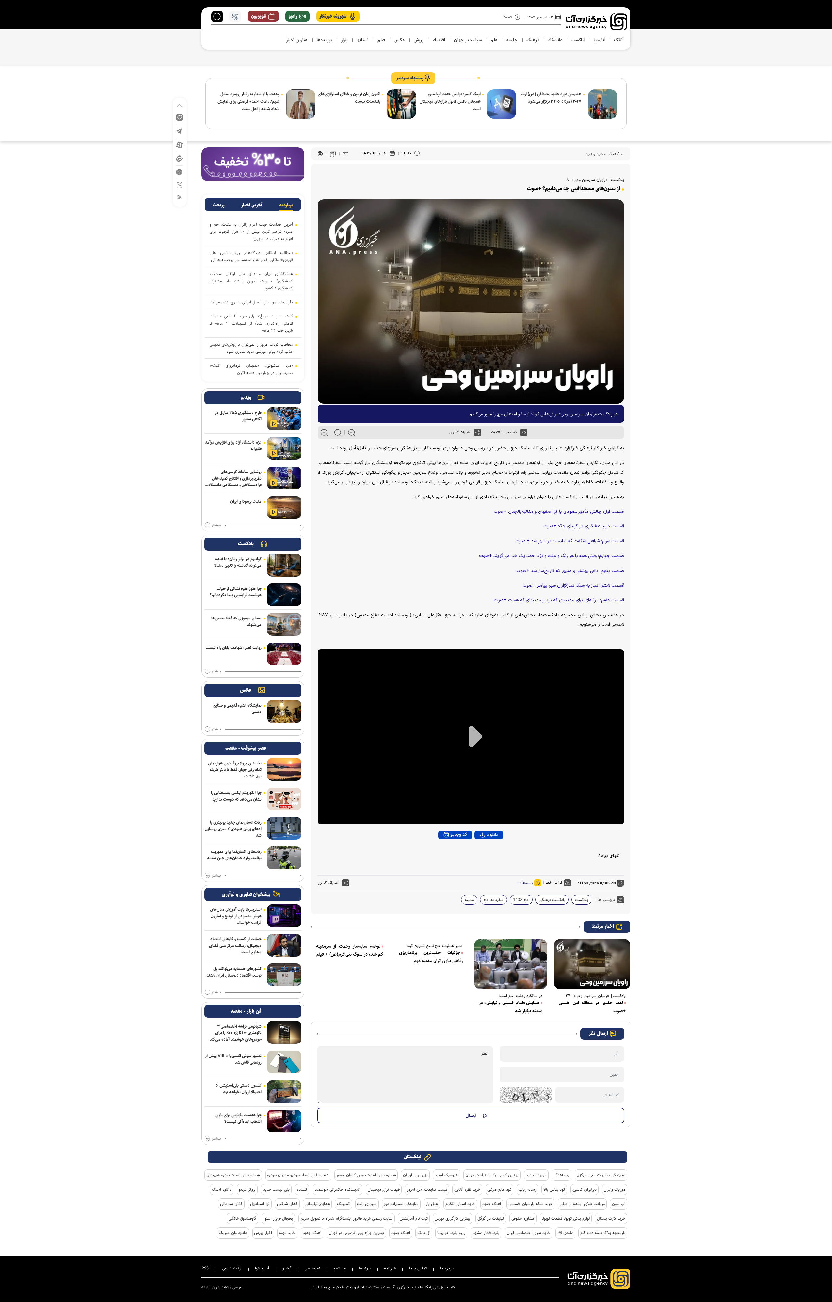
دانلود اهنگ (221, 1189)
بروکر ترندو (247, 1189)
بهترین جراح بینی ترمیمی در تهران (356, 1232)
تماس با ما (418, 1268)
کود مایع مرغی (500, 1189)
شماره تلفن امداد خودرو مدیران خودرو (298, 1175)
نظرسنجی (312, 1268)
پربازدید (286, 205)
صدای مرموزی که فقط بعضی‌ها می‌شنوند (236, 621)
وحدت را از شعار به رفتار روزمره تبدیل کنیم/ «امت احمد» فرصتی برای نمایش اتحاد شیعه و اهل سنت (248, 101)
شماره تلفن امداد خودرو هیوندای (233, 1175)
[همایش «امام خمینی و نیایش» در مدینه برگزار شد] (511, 964)
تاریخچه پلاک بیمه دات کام (602, 1232)
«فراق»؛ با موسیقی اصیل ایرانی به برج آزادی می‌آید (251, 302)
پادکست (581, 900)
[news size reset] (338, 432)
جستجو (340, 1268)
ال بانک (423, 1232)
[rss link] (179, 196)
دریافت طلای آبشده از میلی (582, 1204)
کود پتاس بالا (554, 1189)
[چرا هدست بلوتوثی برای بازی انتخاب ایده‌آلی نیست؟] (284, 1121)
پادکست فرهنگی (552, 900)
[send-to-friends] (345, 153)
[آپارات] (179, 144)
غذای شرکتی (287, 1204)
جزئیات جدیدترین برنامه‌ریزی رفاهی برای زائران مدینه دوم (431, 956)
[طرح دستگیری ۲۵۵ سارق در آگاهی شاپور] (284, 418)
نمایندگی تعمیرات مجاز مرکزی (601, 1175)
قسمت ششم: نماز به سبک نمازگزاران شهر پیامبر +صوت (573, 585)
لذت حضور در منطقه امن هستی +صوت (592, 1007)
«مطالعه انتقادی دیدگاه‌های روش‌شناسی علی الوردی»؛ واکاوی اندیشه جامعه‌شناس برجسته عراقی (251, 256)
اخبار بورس (263, 1232)
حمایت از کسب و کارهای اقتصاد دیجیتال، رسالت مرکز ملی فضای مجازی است (235, 945)
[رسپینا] (253, 164)
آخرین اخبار (251, 205)
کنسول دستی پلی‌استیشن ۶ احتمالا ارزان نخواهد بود (239, 1088)
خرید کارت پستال (611, 1218)
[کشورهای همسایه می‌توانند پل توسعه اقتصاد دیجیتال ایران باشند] (284, 974)
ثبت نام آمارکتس (414, 1218)
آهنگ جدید (491, 1204)
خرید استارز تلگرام (460, 1204)
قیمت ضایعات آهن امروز (427, 1189)
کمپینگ (343, 1204)
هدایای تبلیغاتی (317, 1204)
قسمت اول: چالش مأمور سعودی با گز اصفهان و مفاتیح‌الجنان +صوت (559, 511)
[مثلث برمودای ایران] (284, 507)
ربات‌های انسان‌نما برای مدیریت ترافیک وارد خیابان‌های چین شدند (234, 854)
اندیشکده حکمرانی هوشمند (337, 1189)
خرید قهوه (287, 1232)
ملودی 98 (565, 1232)
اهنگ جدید (312, 1232)
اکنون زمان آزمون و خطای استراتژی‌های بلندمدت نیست (349, 98)
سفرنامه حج (493, 900)
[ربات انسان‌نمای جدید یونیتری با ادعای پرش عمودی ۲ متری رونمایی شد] (284, 828)
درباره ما (447, 1268)
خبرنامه (390, 1268)
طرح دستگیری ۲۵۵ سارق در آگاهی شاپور (238, 415)
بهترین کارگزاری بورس (452, 1218)
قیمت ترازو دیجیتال (384, 1189)
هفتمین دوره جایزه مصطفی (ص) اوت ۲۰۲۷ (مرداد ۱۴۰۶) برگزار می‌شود (551, 98)
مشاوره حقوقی (523, 1218)
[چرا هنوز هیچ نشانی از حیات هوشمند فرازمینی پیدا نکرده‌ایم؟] (284, 594)
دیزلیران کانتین (584, 1189)
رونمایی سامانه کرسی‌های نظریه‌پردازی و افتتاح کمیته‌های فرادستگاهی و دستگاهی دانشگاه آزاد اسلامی (235, 479)
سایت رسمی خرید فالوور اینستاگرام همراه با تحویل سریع (346, 1218)
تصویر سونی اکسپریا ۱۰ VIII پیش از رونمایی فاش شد (233, 1059)
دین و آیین (594, 154)
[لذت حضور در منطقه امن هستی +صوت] (592, 964)
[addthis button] (477, 432)
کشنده (302, 1189)
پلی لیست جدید (276, 1189)
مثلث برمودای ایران (246, 501)
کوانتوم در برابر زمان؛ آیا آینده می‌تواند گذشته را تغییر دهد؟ (238, 562)
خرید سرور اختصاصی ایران (528, 1232)
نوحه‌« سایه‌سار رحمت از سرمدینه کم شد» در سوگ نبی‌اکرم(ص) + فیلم (349, 950)
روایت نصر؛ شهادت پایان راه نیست (234, 647)
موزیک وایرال (614, 1189)
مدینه (469, 900)
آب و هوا (262, 1268)
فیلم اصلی (480, 852)
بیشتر (216, 525)
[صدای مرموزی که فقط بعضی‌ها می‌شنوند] (284, 624)
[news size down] (351, 432)
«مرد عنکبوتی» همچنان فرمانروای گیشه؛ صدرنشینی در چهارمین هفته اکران (251, 369)
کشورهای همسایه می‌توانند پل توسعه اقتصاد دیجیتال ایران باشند (234, 971)
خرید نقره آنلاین (467, 1189)
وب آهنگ (561, 1175)
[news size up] (324, 432)
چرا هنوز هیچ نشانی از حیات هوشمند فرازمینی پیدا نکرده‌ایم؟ (236, 591)
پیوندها (365, 1268)
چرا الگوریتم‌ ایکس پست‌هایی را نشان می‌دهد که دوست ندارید (236, 796)
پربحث (219, 205)
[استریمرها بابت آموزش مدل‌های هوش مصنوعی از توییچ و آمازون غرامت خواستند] (284, 915)
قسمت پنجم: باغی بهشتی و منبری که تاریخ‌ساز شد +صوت (570, 570)
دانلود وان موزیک (233, 1232)
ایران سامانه (210, 1287)
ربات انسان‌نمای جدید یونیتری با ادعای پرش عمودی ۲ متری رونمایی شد (233, 829)
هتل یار (432, 1204)
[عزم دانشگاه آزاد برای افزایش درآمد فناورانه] (284, 448)
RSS (205, 1268)
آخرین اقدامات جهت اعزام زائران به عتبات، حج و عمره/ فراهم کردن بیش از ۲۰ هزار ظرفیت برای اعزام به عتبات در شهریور (251, 231)
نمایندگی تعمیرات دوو (401, 1204)
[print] (320, 154)
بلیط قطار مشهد (486, 1232)
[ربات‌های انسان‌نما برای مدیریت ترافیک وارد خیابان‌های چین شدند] (284, 857)
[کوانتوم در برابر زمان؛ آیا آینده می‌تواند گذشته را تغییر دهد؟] (284, 565)
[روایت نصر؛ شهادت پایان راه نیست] (284, 654)
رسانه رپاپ (527, 1189)
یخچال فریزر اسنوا (278, 1218)
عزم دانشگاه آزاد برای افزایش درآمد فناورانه (233, 445)
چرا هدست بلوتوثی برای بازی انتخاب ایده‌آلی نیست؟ (238, 1118)
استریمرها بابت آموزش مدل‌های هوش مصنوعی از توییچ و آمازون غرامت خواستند (236, 916)
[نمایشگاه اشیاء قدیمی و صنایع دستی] (284, 711)
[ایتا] (179, 158)
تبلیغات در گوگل (490, 1218)
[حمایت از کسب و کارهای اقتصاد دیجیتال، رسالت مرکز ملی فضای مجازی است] (284, 945)
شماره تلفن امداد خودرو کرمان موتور (366, 1175)
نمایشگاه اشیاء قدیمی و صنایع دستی (237, 708)
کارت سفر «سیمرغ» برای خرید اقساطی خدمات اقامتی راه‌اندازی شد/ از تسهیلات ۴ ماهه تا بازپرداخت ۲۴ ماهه (251, 323)
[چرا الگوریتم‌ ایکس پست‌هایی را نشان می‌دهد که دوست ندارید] (284, 799)
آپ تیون (618, 1204)
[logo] (596, 21)
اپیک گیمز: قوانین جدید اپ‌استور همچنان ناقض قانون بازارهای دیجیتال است (450, 101)
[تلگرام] (179, 130)
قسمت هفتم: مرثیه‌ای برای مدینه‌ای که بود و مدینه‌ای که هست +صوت (559, 600)
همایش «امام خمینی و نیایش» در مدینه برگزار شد (511, 1007)
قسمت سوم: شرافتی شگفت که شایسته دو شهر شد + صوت (569, 541)
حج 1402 (521, 900)
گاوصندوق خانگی (242, 1218)
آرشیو (286, 1268)
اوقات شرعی (232, 1268)
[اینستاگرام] (179, 116)
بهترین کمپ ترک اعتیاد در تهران (492, 1175)
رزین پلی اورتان (415, 1175)
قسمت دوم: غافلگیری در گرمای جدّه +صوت (583, 526)
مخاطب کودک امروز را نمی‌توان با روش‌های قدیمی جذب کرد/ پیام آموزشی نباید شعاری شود (251, 348)
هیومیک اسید (446, 1175)
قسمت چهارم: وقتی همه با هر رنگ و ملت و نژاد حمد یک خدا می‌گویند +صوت (551, 555)
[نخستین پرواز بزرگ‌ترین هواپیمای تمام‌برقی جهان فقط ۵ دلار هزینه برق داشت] (284, 769)
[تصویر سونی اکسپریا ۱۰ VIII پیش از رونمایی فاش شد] (284, 1062)
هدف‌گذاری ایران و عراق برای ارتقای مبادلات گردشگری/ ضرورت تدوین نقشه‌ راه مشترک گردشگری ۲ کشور (251, 281)
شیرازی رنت (367, 1204)
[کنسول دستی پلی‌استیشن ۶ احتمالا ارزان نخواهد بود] (284, 1091)
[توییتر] (179, 184)
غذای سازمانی (231, 1204)
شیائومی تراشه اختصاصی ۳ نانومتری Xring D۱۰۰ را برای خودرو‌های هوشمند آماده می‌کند (236, 1033)
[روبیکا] (179, 171)
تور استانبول (260, 1204)
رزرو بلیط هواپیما (451, 1232)
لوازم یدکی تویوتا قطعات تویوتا (566, 1218)
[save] (333, 154)
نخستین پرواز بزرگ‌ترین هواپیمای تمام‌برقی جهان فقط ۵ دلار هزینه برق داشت (235, 769)
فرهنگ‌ (613, 154)
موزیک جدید (536, 1175)
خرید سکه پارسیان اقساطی (530, 1204)
